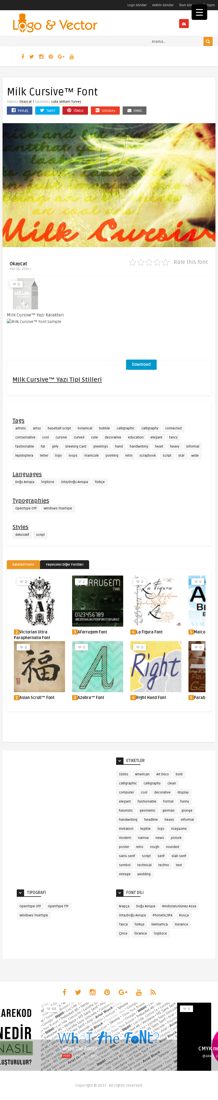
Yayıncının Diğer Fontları (64, 564)
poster (124, 847)
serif (161, 856)
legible (145, 829)
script (167, 456)
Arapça (124, 906)
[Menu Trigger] (199, 12)
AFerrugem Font (92, 632)
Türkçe (100, 482)
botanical (85, 428)
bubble (104, 428)
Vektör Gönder (163, 5)
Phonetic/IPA (162, 915)
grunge (186, 811)
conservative (25, 437)
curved (79, 437)
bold (179, 774)
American (142, 774)
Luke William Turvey (66, 102)
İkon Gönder (188, 5)
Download (141, 364)
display (183, 792)
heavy (174, 446)
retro (129, 456)
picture (176, 838)
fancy (173, 437)
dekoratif (22, 535)
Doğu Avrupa (24, 482)
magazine (179, 829)
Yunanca (181, 924)
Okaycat (25, 102)
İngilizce (47, 482)
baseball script (59, 428)
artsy (37, 428)
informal (192, 446)
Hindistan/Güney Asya (179, 906)
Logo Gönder (137, 5)
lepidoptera (24, 456)
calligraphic (126, 428)
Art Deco (162, 774)
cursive (61, 437)
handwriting (139, 446)
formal (168, 801)
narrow (143, 838)
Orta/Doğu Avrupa (74, 482)
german (168, 811)
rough (154, 847)
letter (44, 456)
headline (151, 820)
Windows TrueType (58, 508)
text (179, 865)
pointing (112, 456)
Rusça (184, 915)
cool (45, 437)
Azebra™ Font (91, 697)
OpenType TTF (58, 906)
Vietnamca (159, 924)
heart (159, 446)
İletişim (209, 5)
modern (125, 838)
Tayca (123, 924)
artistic (20, 428)
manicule (91, 456)
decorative (113, 437)
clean (171, 783)
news (160, 838)
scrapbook (147, 456)
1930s (123, 774)
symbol (125, 865)
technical (144, 865)
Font (66, 1056)
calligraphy (149, 428)
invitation (126, 829)
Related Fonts (23, 564)
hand (119, 446)
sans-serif (127, 856)
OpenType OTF (26, 508)
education (136, 437)
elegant (156, 437)
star (181, 456)
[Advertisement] (168, 319)
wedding (144, 874)
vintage (125, 874)
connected (173, 428)
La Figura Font (149, 632)
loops (73, 456)
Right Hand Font (151, 697)
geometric (148, 811)
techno (163, 865)
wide (195, 456)
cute (94, 437)
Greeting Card (75, 446)
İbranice (140, 933)
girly (55, 446)
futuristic (126, 811)
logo (58, 456)
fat (43, 446)
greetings (100, 446)
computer (126, 792)
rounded (172, 847)
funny (184, 801)
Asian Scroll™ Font (37, 697)
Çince (123, 933)
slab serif (178, 856)
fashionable (24, 446)
